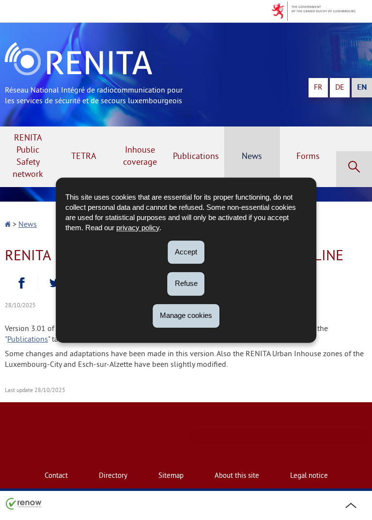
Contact (56, 476)
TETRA (83, 156)
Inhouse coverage (140, 156)
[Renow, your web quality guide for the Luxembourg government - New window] (24, 503)
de (339, 88)
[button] (354, 169)
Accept (186, 252)
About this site (237, 476)
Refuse (186, 284)
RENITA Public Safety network (28, 157)
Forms (308, 156)
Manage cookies (186, 315)
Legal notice (309, 476)
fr (318, 88)
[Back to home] (9, 225)
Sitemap (171, 476)
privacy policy (137, 227)
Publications (196, 156)
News (252, 156)
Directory (113, 476)
